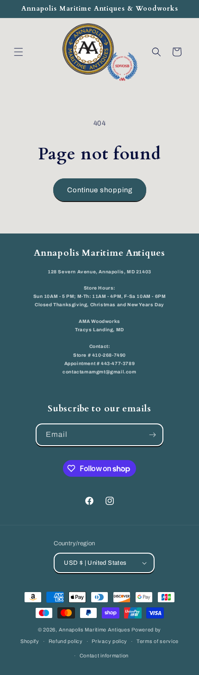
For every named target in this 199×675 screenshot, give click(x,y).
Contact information (104, 655)
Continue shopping (99, 190)
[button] (18, 52)
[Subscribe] (152, 434)
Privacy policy (109, 641)
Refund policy (66, 641)
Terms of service (158, 641)
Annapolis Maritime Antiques (95, 629)
